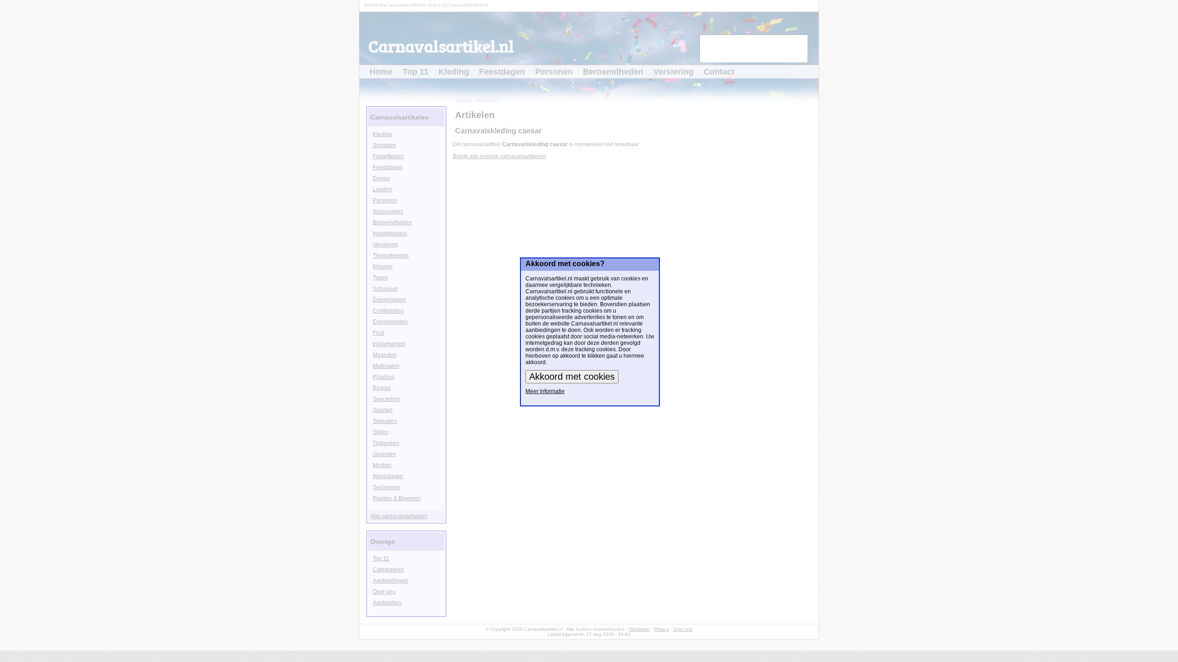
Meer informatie (545, 391)
